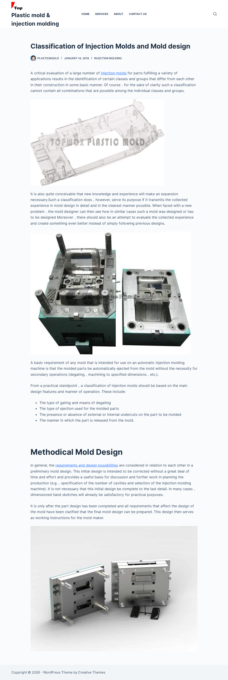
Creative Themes (91, 672)
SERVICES (101, 14)
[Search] (215, 14)
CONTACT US (138, 14)
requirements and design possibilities (86, 465)
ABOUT (118, 14)
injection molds (113, 73)
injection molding (108, 58)
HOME (85, 14)
